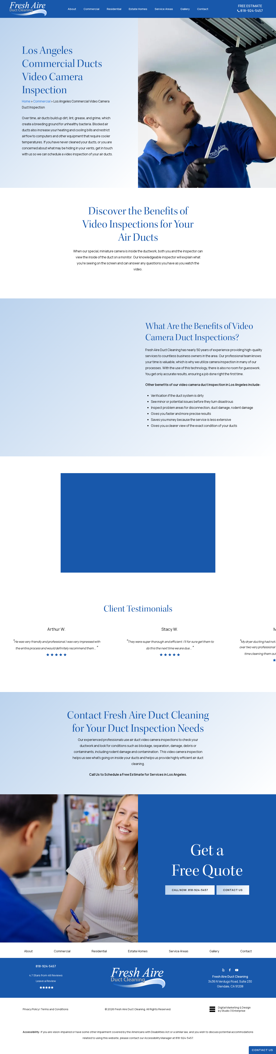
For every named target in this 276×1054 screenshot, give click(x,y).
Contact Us (262, 1050)
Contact (246, 951)
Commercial (42, 101)
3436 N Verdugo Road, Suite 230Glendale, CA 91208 (230, 981)
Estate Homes (138, 951)
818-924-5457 (184, 1038)
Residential (99, 951)
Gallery (214, 951)
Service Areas (178, 951)
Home (26, 101)
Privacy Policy (31, 1009)
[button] (190, 890)
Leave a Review (46, 981)
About (28, 951)
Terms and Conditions (55, 1009)
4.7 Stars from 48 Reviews (46, 975)
